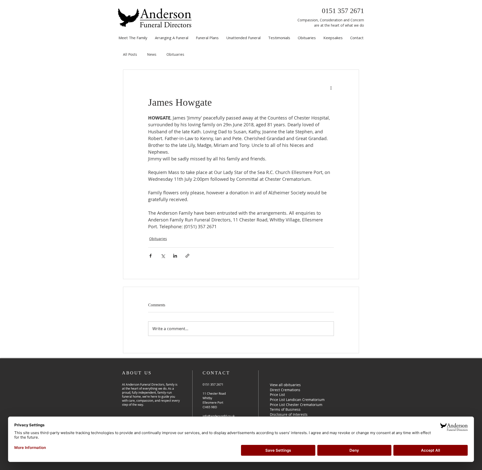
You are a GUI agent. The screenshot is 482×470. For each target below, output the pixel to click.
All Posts (130, 54)
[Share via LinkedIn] (175, 255)
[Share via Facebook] (150, 255)
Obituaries (175, 54)
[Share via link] (187, 255)
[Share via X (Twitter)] (162, 255)
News (151, 54)
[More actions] (331, 88)
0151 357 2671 (343, 11)
